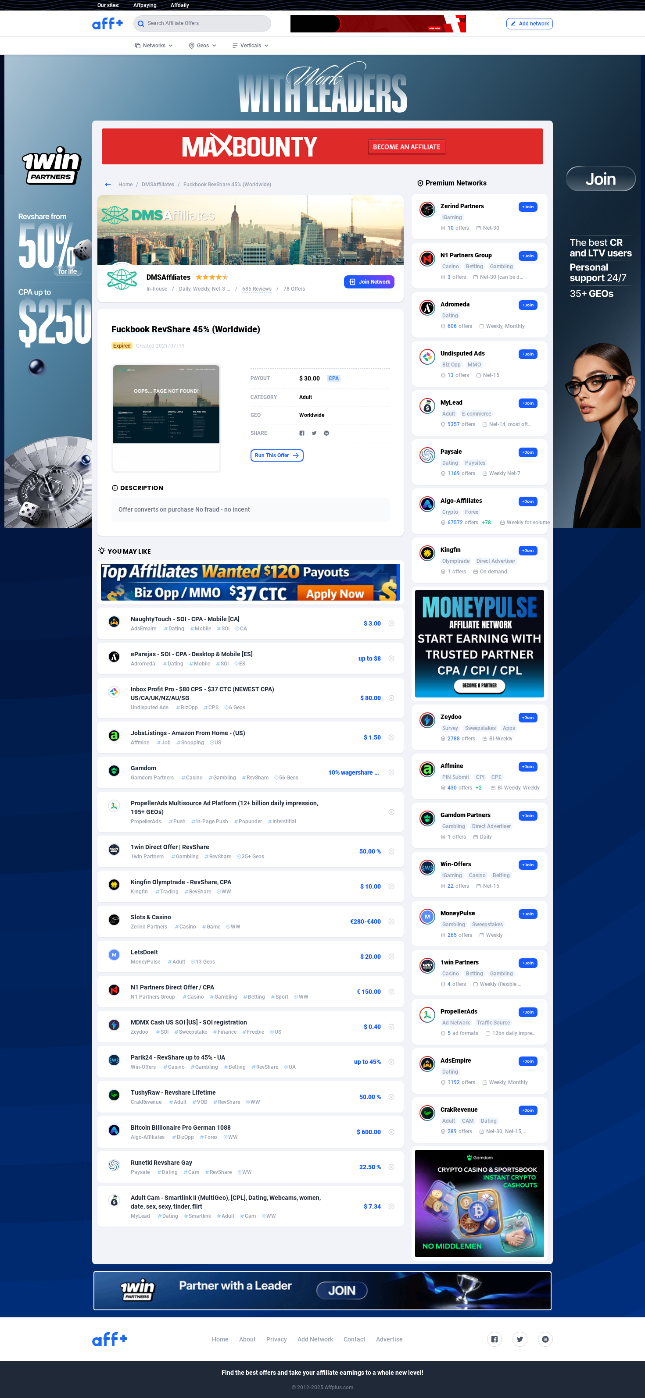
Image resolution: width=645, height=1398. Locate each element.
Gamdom (143, 768)
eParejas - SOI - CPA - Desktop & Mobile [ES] (192, 654)
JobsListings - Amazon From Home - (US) (188, 732)
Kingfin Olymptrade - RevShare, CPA (181, 882)
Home (125, 184)
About (247, 1339)
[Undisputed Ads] (250, 582)
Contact (355, 1339)
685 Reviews (257, 289)
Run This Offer (272, 455)
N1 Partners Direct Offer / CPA (172, 987)
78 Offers (294, 289)
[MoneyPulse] (479, 643)
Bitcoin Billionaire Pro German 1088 (181, 1127)
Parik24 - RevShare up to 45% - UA (178, 1057)
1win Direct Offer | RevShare (170, 846)
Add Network (315, 1339)
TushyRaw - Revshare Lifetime (173, 1092)
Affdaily (180, 5)
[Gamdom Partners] (479, 1203)
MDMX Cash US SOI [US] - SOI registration (189, 1022)
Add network (534, 24)
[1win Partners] (322, 1290)
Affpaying (145, 5)
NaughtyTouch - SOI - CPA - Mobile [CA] (185, 619)
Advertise (389, 1339)
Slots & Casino (151, 917)
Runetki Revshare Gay (161, 1162)
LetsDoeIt (144, 952)
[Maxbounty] (322, 146)
